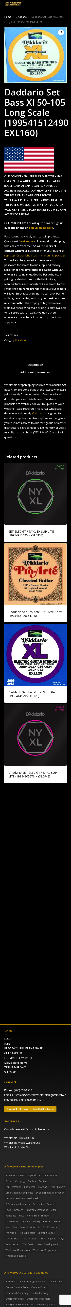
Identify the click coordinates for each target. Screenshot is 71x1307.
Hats (21, 1215)
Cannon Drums (39, 1287)
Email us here (27, 241)
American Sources (15, 1175)
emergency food (14, 1298)
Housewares (12, 1221)
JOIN (7, 1043)
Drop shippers (57, 1186)
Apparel (32, 1175)
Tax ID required (47, 1238)
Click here (38, 413)
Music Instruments (30, 1227)
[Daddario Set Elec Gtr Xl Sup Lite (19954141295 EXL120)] (35, 655)
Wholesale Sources (15, 1255)
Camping (20, 1181)
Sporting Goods (46, 1232)
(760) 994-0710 (23, 1090)
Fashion (51, 1204)
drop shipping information (50, 1192)
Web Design (28, 1244)
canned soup (55, 1281)
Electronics (38, 1204)
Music (57, 1221)
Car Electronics (13, 1186)
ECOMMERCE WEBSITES (19, 1058)
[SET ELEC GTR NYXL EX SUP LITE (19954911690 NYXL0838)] (35, 494)
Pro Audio (10, 1232)
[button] (64, 4)
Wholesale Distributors (17, 1250)
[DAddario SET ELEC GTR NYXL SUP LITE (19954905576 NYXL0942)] (35, 735)
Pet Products (50, 1227)
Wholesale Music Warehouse (22, 1142)
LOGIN (8, 1039)
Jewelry (36, 1221)
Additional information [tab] (35, 372)
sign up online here (41, 228)
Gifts (53, 1209)
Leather (47, 1221)
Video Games (12, 1244)
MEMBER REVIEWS (15, 1062)
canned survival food (17, 1287)
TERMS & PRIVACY (15, 1067)
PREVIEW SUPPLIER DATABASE (23, 1048)
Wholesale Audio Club (17, 1147)
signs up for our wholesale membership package (35, 255)
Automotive (50, 1175)
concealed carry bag (16, 1293)
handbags (10, 1215)
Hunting (26, 1221)
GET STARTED (13, 1053)
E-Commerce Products (17, 1204)
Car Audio (44, 1181)
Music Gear (11, 1227)
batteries (10, 1281)
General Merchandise (36, 1209)
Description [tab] (35, 365)
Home (7, 16)
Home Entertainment (38, 1215)
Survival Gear (12, 1238)
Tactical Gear (29, 1238)
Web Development (48, 1244)
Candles (31, 1181)
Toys (61, 1238)
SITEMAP (10, 1072)
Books (8, 1181)
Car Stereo (30, 1186)
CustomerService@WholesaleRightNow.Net (39, 1095)
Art (40, 1175)
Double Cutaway (39, 1293)
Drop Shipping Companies (19, 1192)
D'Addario (21, 16)
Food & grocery (14, 1209)
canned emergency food (31, 1281)
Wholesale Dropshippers (46, 1250)
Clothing (42, 1186)
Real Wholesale (27, 1232)
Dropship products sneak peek (21, 1198)
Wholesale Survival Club (19, 1138)
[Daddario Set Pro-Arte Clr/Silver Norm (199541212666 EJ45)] (35, 574)
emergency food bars (38, 1298)
